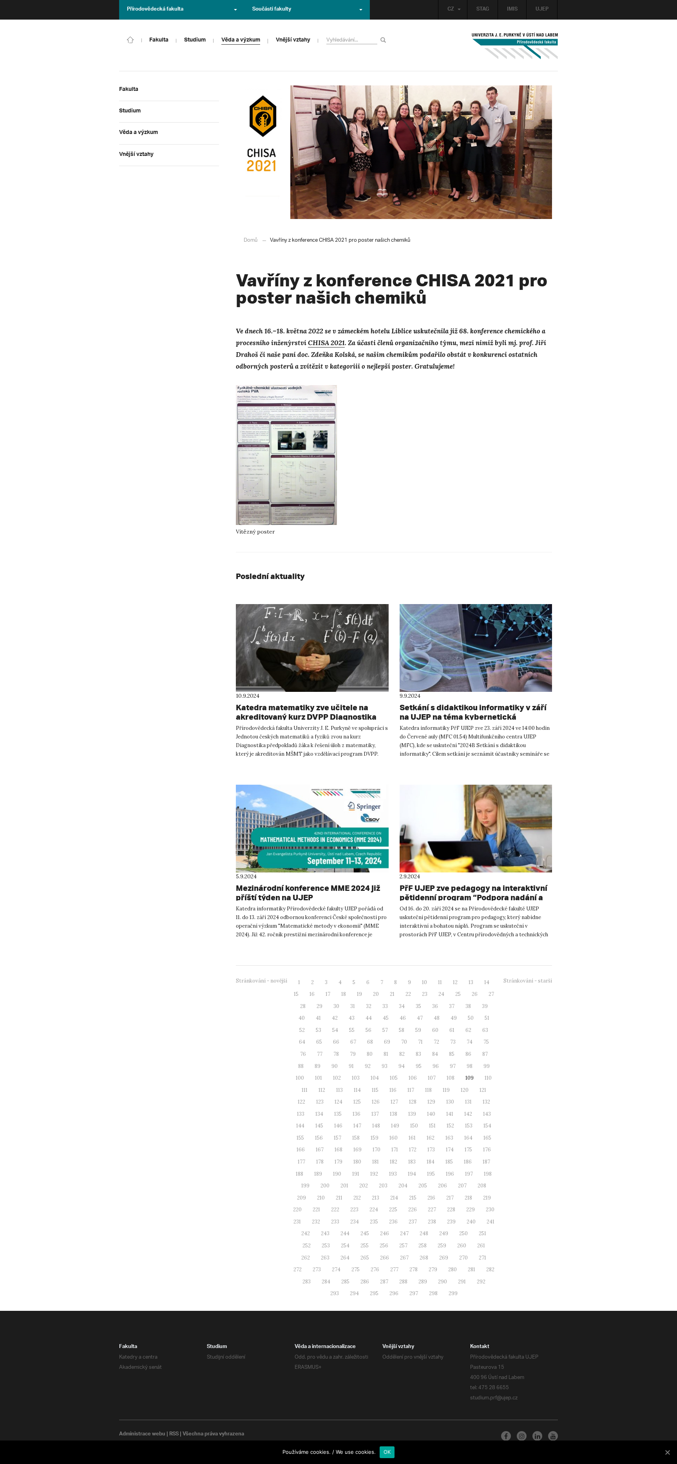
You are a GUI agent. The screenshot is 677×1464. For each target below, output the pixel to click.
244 (344, 1233)
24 (441, 994)
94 (401, 1066)
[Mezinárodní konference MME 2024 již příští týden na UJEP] (312, 828)
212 (357, 1197)
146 (338, 1125)
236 (393, 1221)
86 (468, 1054)
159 (374, 1138)
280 (452, 1269)
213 (375, 1197)
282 (490, 1269)
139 (412, 1114)
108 (450, 1078)
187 (486, 1161)
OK (387, 1452)
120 (465, 1090)
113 (339, 1090)
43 (352, 1018)
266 (384, 1257)
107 (432, 1078)
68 (370, 1042)
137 (375, 1114)
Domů (250, 240)
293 (334, 1293)
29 (319, 1006)
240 (471, 1221)
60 (435, 1030)
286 (364, 1281)
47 (420, 1018)
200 (324, 1185)
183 (412, 1161)
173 (431, 1149)
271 (482, 1257)
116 (392, 1090)
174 (450, 1149)
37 (451, 1006)
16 (312, 994)
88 (301, 1066)
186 (468, 1161)
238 (432, 1221)
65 (319, 1042)
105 (394, 1078)
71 (420, 1042)
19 (359, 994)
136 (356, 1114)
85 (451, 1054)
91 (351, 1066)
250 (463, 1233)
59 (418, 1030)
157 (337, 1138)
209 (301, 1197)
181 (375, 1161)
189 (318, 1174)
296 (393, 1293)
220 (297, 1209)
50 (471, 1018)
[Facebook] (506, 1436)
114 (357, 1090)
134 (319, 1114)
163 (449, 1138)
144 (300, 1125)
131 (468, 1101)
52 (302, 1030)
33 (385, 1006)
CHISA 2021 (326, 342)
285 (345, 1281)
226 (412, 1209)
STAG (482, 10)
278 (413, 1269)
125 (357, 1101)
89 (317, 1066)
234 (354, 1221)
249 (443, 1233)
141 (449, 1114)
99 (486, 1066)
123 (320, 1101)
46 (403, 1018)
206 (442, 1185)
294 (354, 1293)
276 (375, 1269)
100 (300, 1078)
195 (431, 1174)
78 (336, 1054)
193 (393, 1174)
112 (322, 1090)
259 (442, 1245)
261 (481, 1245)
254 (345, 1245)
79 (353, 1054)
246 (384, 1233)
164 (468, 1138)
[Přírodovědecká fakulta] (130, 39)
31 (352, 1006)
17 (328, 994)
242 (305, 1233)
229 (470, 1209)
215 (412, 1197)
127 (394, 1101)
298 (433, 1293)
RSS (174, 1435)
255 (364, 1245)
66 (336, 1042)
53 (318, 1030)
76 (303, 1054)
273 (317, 1269)
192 (374, 1174)
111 (305, 1090)
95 (419, 1066)
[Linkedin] (537, 1436)
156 (319, 1138)
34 (402, 1006)
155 (300, 1138)
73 (453, 1042)
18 (343, 994)
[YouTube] (553, 1436)
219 (487, 1197)
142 (468, 1114)
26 (475, 994)
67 (353, 1042)
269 (443, 1257)
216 (431, 1197)
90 (334, 1066)
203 (383, 1185)
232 (316, 1221)
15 (296, 994)
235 (374, 1221)
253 (326, 1245)
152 (450, 1125)
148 (376, 1125)
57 (385, 1030)
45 (386, 1018)
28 (303, 1006)
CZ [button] (450, 10)
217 (450, 1197)
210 (321, 1197)
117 (410, 1090)
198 (488, 1174)
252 (306, 1245)
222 (335, 1209)
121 (483, 1090)
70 (404, 1042)
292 (481, 1281)
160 (393, 1138)
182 (393, 1161)
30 (336, 1006)
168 (338, 1149)
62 (468, 1030)
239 (451, 1221)
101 (318, 1078)
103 (356, 1078)
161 (412, 1138)
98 (469, 1066)
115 (375, 1090)
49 (454, 1018)
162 (430, 1138)
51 (487, 1018)
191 (355, 1174)
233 (335, 1221)
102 (337, 1078)
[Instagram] (522, 1436)
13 (471, 982)
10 (424, 982)
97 (453, 1066)
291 (462, 1281)
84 (435, 1054)
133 (300, 1114)
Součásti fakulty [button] (271, 10)
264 (344, 1257)
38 (468, 1006)
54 (335, 1030)
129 (431, 1101)
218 (468, 1197)
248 (424, 1233)
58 (401, 1030)
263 (325, 1257)
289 (422, 1281)
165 (487, 1138)
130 (450, 1101)
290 (442, 1281)
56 (368, 1030)
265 (364, 1257)
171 (394, 1149)
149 (395, 1125)
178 (320, 1161)
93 (384, 1066)
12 (455, 982)
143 (487, 1114)
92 (368, 1066)
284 (326, 1281)
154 (487, 1125)
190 (337, 1174)
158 (356, 1138)
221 (316, 1209)
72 (436, 1042)
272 (297, 1269)
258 (422, 1245)
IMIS (512, 10)
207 (462, 1185)
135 (338, 1114)
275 (355, 1269)
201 (344, 1185)
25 (458, 994)
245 (364, 1233)
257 (403, 1245)
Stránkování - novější (261, 980)
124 (338, 1101)
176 (487, 1149)
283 (306, 1281)
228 (451, 1209)
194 (412, 1174)
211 (339, 1197)
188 (299, 1174)
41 (318, 1018)
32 (368, 1006)
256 (384, 1245)
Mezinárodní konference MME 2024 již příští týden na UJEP (308, 892)
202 (363, 1185)
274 (336, 1269)
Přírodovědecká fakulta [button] (155, 10)
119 (446, 1090)
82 (402, 1054)
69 (387, 1042)
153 (468, 1125)
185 (449, 1161)
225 (393, 1209)
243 (325, 1233)
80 (370, 1054)
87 (485, 1054)
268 (424, 1257)
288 (403, 1281)
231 (297, 1221)
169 (357, 1149)
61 (451, 1030)
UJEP (542, 10)
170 (376, 1149)
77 (319, 1054)
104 (375, 1078)
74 (469, 1042)
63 (485, 1030)
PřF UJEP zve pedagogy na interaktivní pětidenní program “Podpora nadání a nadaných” (473, 897)
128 (412, 1101)
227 (432, 1209)
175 (468, 1149)
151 (432, 1125)
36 (435, 1006)
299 (453, 1293)
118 (428, 1090)
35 (418, 1006)
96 (436, 1066)
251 (482, 1233)
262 (305, 1257)
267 (404, 1257)
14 (486, 982)
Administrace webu (142, 1435)
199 (305, 1185)
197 (469, 1174)
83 (418, 1054)
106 (413, 1078)
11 (440, 982)
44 (369, 1018)
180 (357, 1161)
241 (490, 1221)
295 (374, 1293)
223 (354, 1209)
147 (357, 1125)
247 (404, 1233)
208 (482, 1185)
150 (414, 1125)
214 (394, 1197)
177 (301, 1161)
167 (320, 1149)
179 (338, 1161)
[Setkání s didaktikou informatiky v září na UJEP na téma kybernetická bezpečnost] (476, 648)
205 (422, 1185)
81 (386, 1054)
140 (431, 1114)
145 (319, 1125)
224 (373, 1209)
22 (408, 994)
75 (486, 1042)
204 (402, 1185)
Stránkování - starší (527, 980)
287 (384, 1281)
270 (463, 1257)
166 (301, 1149)
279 (433, 1269)
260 (461, 1245)
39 (485, 1006)
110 (488, 1078)
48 (437, 1018)
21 (392, 994)
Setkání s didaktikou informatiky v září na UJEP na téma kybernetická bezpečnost (473, 716)
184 (430, 1161)
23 (424, 994)
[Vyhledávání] (384, 39)
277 (394, 1269)
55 (352, 1030)
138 (393, 1114)
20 (376, 994)
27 (491, 994)
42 (335, 1018)
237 (413, 1221)
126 (376, 1101)
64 (302, 1042)
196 (450, 1174)
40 (302, 1018)
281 (471, 1269)
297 (413, 1293)
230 (490, 1209)
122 (301, 1101)
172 (412, 1149)
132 (486, 1101)
